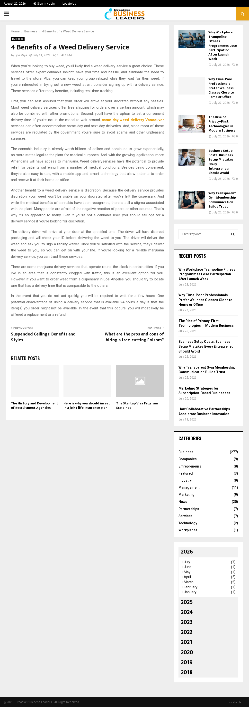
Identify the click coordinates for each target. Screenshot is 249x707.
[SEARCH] (233, 234)
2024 (187, 612)
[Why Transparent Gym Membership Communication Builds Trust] (191, 200)
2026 (187, 552)
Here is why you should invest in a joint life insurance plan (86, 406)
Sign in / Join (45, 3)
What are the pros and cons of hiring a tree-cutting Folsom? (134, 337)
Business (17, 39)
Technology (187, 523)
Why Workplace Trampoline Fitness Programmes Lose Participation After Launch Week (222, 45)
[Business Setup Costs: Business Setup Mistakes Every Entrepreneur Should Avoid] (191, 157)
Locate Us (69, 3)
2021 (186, 642)
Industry (185, 480)
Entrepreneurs (189, 466)
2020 (187, 652)
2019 (187, 662)
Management (188, 487)
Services (185, 516)
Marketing (186, 495)
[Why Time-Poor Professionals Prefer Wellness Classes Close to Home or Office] (191, 86)
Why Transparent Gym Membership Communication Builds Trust (222, 199)
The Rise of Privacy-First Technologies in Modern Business (221, 123)
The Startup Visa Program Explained (137, 406)
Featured (185, 473)
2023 (187, 622)
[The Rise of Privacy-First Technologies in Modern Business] (191, 124)
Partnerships (188, 509)
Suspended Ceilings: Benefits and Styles (43, 337)
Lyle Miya (21, 55)
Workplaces (187, 530)
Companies (187, 459)
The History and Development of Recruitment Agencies (34, 406)
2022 (186, 632)
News (182, 502)
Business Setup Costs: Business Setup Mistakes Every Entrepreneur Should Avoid (220, 162)
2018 (187, 672)
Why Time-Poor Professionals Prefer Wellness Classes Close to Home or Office (221, 88)
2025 (187, 602)
